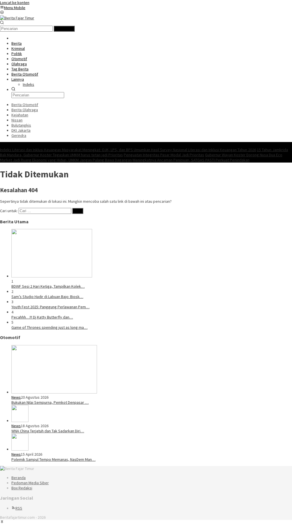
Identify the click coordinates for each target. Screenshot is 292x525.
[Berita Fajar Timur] (17, 18)
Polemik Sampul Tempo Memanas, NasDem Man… (53, 459)
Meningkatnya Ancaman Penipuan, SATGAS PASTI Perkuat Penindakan (191, 160)
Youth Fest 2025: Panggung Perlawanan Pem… (50, 306)
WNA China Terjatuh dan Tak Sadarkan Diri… (47, 430)
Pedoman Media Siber (30, 482)
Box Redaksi (21, 487)
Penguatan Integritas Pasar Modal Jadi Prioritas (164, 154)
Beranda (18, 477)
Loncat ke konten (14, 2)
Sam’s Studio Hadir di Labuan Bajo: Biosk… (47, 296)
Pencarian (64, 29)
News (16, 397)
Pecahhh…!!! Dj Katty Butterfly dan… (42, 317)
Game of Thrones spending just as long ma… (49, 327)
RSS (18, 508)
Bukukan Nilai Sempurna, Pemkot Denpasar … (50, 402)
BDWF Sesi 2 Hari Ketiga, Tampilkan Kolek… (48, 286)
